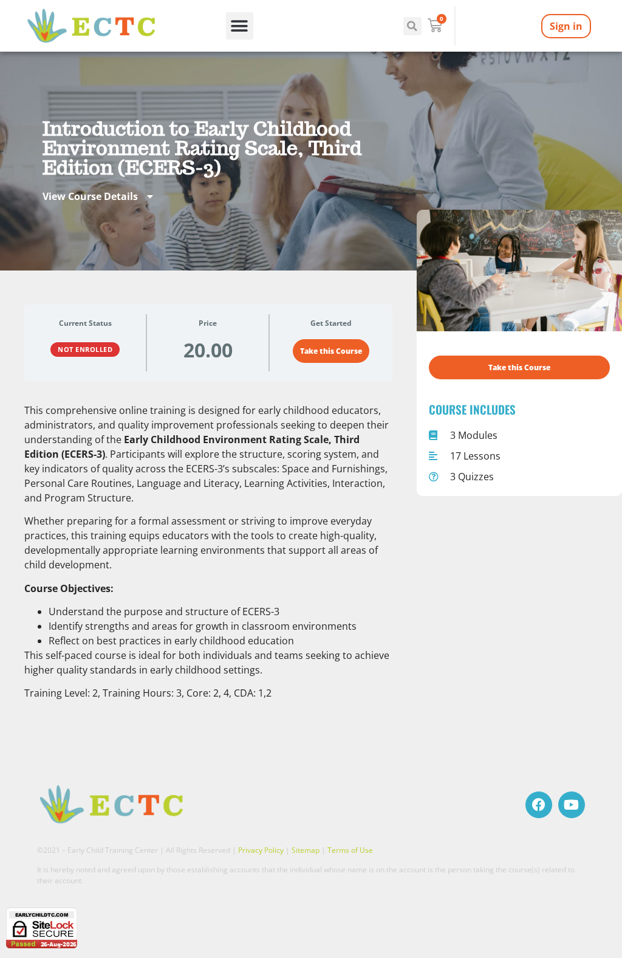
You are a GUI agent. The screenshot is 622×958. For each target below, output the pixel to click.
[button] (239, 26)
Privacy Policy (261, 850)
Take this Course (331, 351)
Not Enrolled (85, 349)
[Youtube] (571, 804)
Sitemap (306, 850)
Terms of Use (350, 850)
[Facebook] (538, 804)
